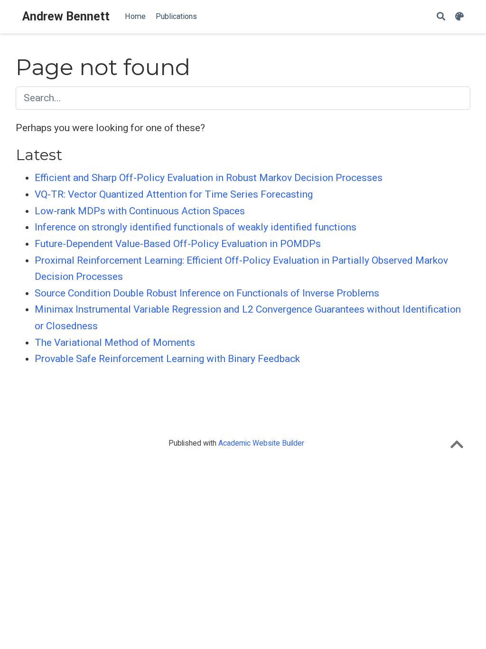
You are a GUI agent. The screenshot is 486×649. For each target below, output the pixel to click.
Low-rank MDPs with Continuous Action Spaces (140, 211)
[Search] (441, 16)
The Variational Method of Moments (115, 342)
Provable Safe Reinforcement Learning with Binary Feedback (167, 358)
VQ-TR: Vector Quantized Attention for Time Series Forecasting (174, 194)
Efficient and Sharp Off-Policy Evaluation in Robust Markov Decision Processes (209, 177)
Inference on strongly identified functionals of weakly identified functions (195, 227)
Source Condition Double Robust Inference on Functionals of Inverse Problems (207, 293)
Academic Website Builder (261, 443)
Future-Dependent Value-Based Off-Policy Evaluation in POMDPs (178, 243)
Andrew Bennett (66, 16)
